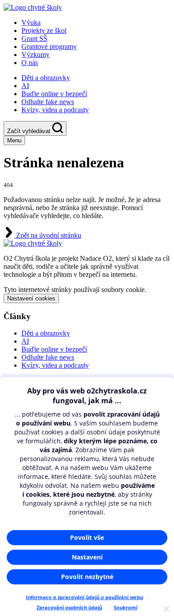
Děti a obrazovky (45, 77)
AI (25, 85)
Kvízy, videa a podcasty (55, 109)
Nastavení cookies (31, 298)
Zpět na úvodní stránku (47, 235)
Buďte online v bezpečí (54, 93)
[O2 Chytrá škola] (33, 7)
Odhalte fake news (47, 101)
